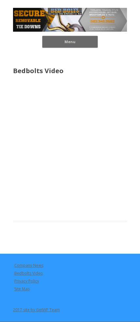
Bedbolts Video (28, 273)
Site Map (22, 289)
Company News (28, 265)
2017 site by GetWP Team (36, 310)
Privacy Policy (26, 281)
